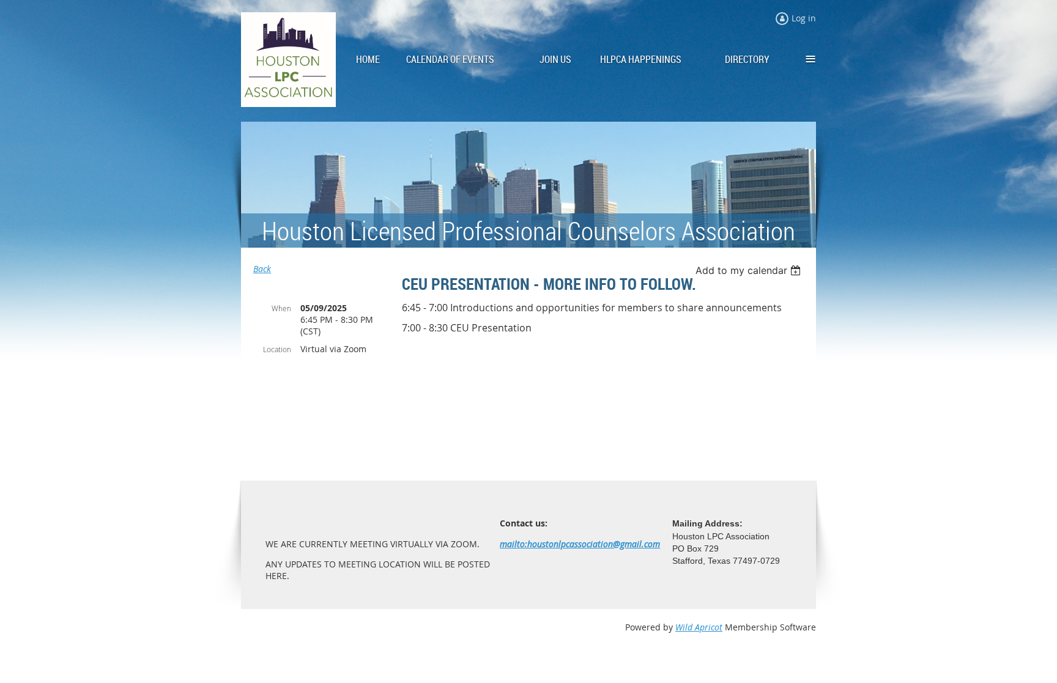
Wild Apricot (698, 627)
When (281, 308)
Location (277, 349)
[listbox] (749, 270)
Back (262, 269)
